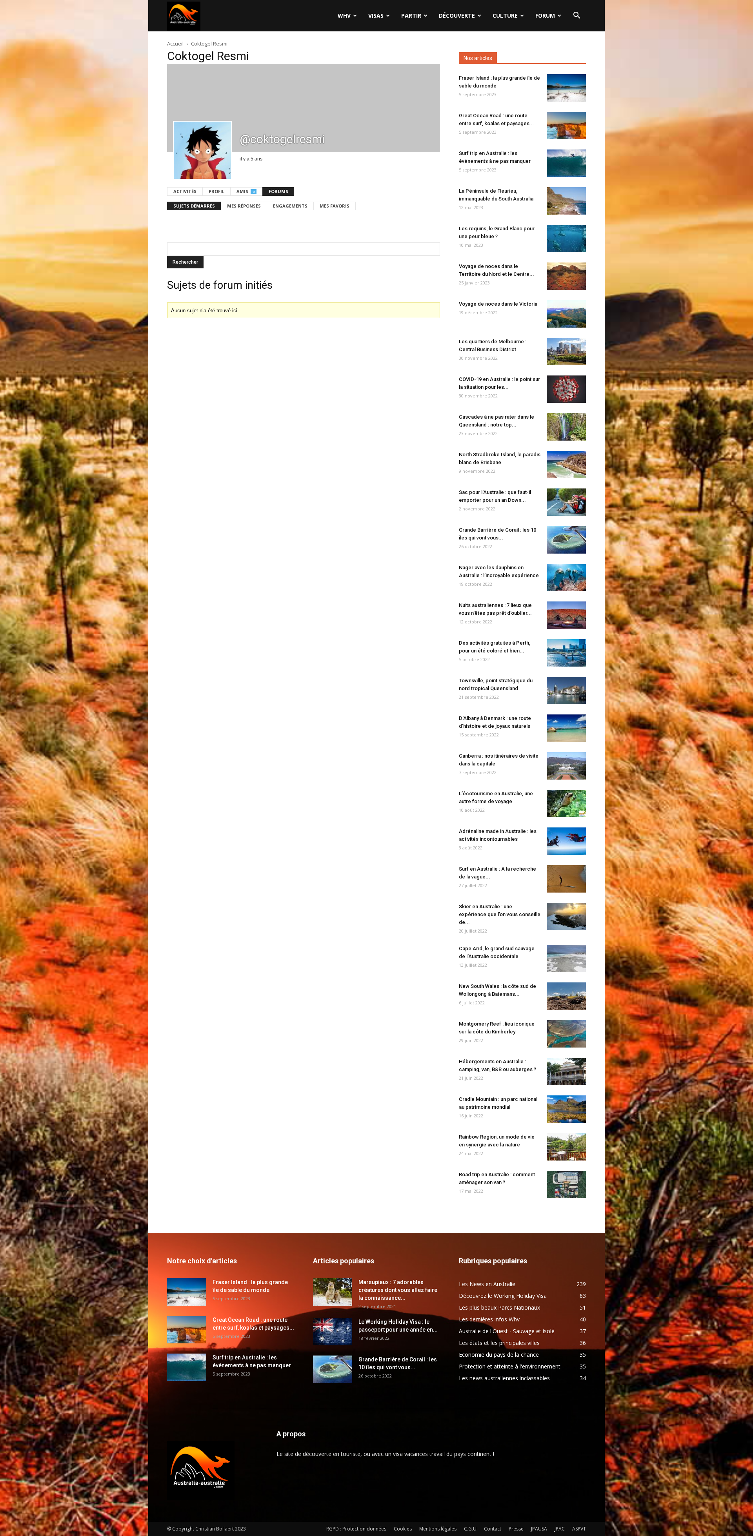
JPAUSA (539, 1528)
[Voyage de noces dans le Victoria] (566, 314)
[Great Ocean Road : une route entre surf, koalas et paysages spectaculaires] (566, 125)
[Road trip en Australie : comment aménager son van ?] (566, 1184)
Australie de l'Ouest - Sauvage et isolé (507, 1331)
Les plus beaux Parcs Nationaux (499, 1307)
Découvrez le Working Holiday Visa (503, 1295)
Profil (216, 191)
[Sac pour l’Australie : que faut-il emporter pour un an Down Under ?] (566, 502)
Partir (411, 15)
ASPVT (579, 1528)
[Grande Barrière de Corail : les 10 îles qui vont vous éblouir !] (566, 540)
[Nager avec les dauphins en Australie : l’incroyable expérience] (566, 577)
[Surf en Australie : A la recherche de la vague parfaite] (566, 879)
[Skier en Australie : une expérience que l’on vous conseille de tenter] (566, 916)
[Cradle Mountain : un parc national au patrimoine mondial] (566, 1109)
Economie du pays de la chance (499, 1354)
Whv (344, 15)
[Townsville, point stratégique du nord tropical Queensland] (566, 690)
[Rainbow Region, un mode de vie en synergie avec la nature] (566, 1147)
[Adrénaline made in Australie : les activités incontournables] (566, 841)
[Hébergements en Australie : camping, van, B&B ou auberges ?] (566, 1071)
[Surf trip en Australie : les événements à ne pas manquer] (566, 163)
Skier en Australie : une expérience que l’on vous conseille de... (499, 914)
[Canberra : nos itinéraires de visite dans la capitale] (566, 766)
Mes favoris (334, 206)
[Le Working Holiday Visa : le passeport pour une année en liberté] (332, 1331)
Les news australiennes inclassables (504, 1378)
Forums (278, 191)
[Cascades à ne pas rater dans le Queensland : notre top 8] (566, 427)
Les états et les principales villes (499, 1343)
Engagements (290, 206)
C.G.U (470, 1528)
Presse (516, 1528)
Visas (376, 15)
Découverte (457, 15)
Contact (492, 1528)
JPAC (560, 1528)
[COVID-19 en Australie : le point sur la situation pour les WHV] (566, 389)
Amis (245, 191)
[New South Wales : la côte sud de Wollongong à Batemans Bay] (566, 996)
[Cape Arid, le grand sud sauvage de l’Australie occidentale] (566, 958)
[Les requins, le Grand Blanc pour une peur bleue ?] (566, 238)
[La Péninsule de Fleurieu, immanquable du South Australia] (566, 201)
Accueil (175, 43)
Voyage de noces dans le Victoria (498, 304)
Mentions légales (438, 1528)
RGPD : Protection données (356, 1528)
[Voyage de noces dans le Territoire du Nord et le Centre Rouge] (566, 276)
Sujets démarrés (194, 206)
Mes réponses (244, 206)
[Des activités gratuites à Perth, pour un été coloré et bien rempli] (566, 653)
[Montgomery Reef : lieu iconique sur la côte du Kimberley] (566, 1034)
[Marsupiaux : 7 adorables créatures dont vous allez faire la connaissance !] (332, 1292)
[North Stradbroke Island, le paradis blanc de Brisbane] (566, 464)
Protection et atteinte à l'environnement (509, 1366)
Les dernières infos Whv (489, 1319)
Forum (545, 15)
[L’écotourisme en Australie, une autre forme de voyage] (566, 803)
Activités (184, 191)
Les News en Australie (487, 1284)
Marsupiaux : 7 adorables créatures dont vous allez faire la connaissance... (397, 1290)
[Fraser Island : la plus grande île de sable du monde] (566, 88)
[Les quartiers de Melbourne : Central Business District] (566, 351)
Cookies (403, 1528)
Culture (505, 15)
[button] (576, 16)
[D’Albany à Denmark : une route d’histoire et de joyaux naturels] (566, 728)
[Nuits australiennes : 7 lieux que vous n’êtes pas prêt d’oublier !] (566, 615)
